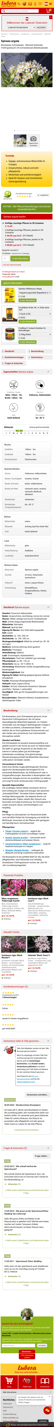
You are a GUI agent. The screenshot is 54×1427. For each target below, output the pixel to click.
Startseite (4, 34)
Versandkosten (8, 277)
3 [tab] (20, 130)
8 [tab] (36, 130)
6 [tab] (30, 130)
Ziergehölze (25, 34)
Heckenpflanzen (36, 34)
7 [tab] (33, 130)
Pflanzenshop (14, 34)
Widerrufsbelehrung (10, 1418)
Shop (9, 1387)
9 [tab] (39, 130)
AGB (5, 1411)
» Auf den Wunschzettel (11, 265)
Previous (4, 887)
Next (49, 887)
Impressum (7, 1404)
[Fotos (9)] (20, 141)
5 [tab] (26, 130)
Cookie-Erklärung (9, 1414)
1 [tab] (14, 130)
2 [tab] (17, 130)
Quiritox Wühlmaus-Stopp (30, 289)
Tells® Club (27, 1387)
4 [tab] (23, 130)
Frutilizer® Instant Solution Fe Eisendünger (32, 329)
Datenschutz (8, 1407)
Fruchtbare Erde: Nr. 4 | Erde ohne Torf (34, 308)
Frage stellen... (42, 1156)
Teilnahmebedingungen (26, 1082)
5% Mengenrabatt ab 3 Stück (13, 272)
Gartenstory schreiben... (38, 1095)
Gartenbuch (44, 1387)
